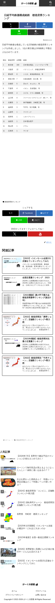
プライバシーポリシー (14, 595)
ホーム (14, 591)
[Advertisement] (27, 167)
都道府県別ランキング (12, 202)
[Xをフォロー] (14, 234)
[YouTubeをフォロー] (40, 234)
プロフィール (40, 591)
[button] (36, 32)
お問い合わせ (40, 595)
